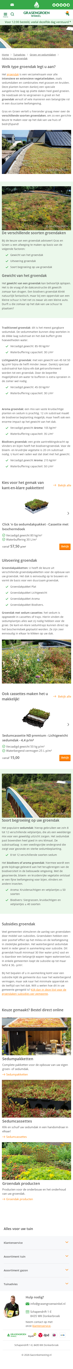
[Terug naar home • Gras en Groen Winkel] (36, 5)
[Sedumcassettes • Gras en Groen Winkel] (36, 1099)
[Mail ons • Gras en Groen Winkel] (12, 4)
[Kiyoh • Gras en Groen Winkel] (32, 1335)
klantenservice (41, 1326)
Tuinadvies (19, 54)
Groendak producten (21, 1183)
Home (5, 54)
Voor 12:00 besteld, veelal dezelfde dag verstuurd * (38, 22)
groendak (13, 74)
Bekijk (65, 546)
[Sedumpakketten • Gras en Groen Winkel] (36, 1036)
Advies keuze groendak (15, 58)
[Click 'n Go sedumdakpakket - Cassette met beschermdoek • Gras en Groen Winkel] (36, 507)
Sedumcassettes (17, 1121)
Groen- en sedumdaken (43, 54)
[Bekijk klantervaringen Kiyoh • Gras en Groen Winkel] (61, 5)
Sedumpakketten (17, 1059)
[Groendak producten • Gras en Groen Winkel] (36, 1161)
